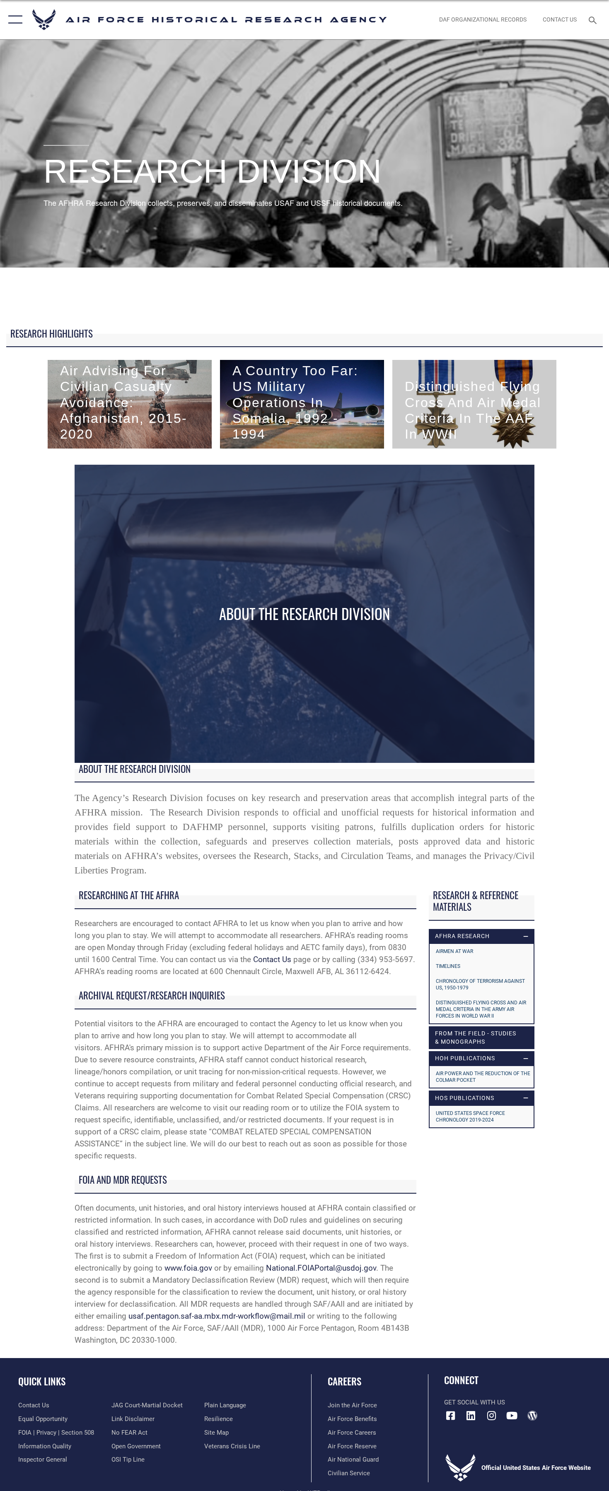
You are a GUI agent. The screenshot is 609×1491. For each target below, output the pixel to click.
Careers (344, 1381)
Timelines (448, 966)
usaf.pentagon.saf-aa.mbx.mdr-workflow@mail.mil (216, 1316)
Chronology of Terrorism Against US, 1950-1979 (480, 984)
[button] (13, 19)
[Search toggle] (594, 19)
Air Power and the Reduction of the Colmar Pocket (483, 1077)
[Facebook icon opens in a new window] (450, 1415)
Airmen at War (454, 951)
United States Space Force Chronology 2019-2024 (470, 1116)
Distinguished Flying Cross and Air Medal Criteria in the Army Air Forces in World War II (481, 1009)
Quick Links (41, 1381)
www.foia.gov (188, 1268)
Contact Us (272, 959)
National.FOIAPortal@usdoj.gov (321, 1268)
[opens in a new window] (471, 1415)
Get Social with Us (474, 1402)
